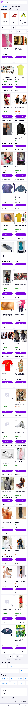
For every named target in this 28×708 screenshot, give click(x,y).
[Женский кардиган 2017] (7, 483)
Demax (12, 678)
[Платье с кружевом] (20, 99)
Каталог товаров (5, 6)
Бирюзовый (22, 31)
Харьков (14, 683)
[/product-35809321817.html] (20, 395)
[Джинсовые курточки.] (20, 188)
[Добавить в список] (12, 44)
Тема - (7, 697)
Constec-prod (5, 683)
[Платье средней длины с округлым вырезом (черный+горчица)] (20, 572)
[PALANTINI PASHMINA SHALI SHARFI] (20, 40)
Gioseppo (21, 683)
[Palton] (7, 424)
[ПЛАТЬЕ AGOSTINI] (20, 601)
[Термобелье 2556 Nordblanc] (20, 70)
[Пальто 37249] (20, 454)
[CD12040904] (7, 158)
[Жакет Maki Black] (7, 276)
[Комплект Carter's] (20, 306)
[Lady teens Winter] (7, 601)
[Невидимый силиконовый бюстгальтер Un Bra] (7, 306)
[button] (7, 57)
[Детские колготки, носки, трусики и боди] (7, 40)
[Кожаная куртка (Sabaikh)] (20, 129)
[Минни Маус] (7, 217)
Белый (14, 31)
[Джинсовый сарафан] (20, 483)
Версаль (20, 678)
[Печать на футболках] (20, 217)
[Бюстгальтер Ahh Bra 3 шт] (7, 572)
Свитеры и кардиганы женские (10, 671)
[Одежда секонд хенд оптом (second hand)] (20, 276)
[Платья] (7, 336)
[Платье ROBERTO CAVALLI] (20, 513)
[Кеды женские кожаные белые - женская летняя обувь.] (7, 454)
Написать (7, 87)
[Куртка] (20, 542)
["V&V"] (7, 129)
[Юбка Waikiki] (7, 631)
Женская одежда (5, 22)
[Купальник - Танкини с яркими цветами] (20, 365)
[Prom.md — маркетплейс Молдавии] (2, 2)
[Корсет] (20, 158)
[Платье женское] (20, 247)
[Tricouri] (7, 365)
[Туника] (20, 336)
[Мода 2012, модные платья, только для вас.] (7, 513)
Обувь (14, 22)
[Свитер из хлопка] (7, 395)
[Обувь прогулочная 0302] (7, 247)
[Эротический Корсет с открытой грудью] (7, 99)
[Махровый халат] (7, 542)
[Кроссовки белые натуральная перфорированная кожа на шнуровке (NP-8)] (20, 424)
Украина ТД (5, 678)
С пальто (4, 666)
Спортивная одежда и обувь (23, 22)
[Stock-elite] (7, 188)
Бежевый (6, 31)
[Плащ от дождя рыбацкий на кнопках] (20, 631)
